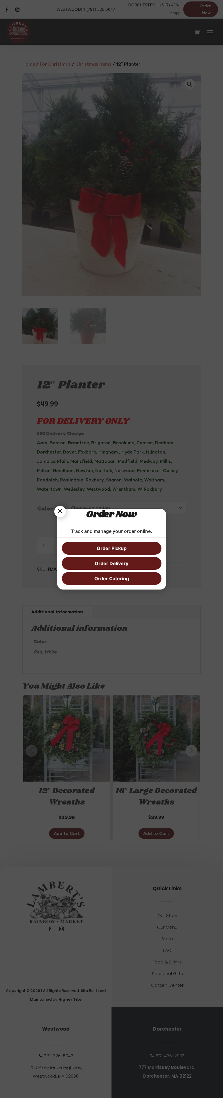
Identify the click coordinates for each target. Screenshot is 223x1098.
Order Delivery (111, 563)
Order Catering (111, 578)
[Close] (60, 511)
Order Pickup (112, 548)
